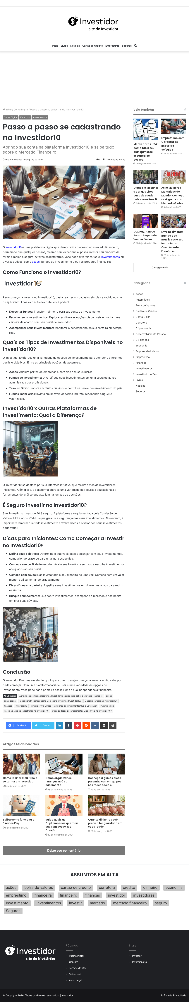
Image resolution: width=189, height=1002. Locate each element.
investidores (143, 895)
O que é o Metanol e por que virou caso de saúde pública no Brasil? (145, 193)
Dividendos (142, 339)
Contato (73, 961)
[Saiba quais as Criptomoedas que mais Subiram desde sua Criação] (64, 805)
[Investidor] (94, 23)
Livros (64, 45)
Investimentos (40, 117)
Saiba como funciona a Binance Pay (18, 821)
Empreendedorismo (147, 351)
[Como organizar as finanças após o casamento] (64, 764)
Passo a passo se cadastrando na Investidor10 (26, 711)
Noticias (75, 45)
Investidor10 (14, 247)
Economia (141, 345)
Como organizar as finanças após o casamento (58, 781)
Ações (139, 293)
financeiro (68, 895)
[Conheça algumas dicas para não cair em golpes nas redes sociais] (106, 764)
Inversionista (139, 961)
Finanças (25, 117)
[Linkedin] (59, 725)
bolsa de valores (38, 887)
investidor (116, 895)
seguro (161, 903)
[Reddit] (86, 725)
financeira (43, 895)
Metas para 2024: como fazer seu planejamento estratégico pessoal (145, 151)
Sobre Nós (75, 974)
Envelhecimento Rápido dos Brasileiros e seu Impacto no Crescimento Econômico (172, 241)
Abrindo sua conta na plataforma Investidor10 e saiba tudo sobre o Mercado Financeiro (61, 696)
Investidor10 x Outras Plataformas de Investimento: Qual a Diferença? (64, 706)
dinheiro (150, 887)
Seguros (127, 45)
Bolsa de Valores (145, 305)
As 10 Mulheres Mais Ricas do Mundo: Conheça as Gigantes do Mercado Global (172, 195)
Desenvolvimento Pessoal (151, 334)
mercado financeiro (130, 903)
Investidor (67, 995)
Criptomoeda (143, 328)
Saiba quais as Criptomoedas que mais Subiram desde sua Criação (61, 825)
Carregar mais (160, 267)
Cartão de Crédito (92, 45)
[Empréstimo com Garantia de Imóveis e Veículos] (173, 126)
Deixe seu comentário (63, 850)
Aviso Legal (75, 980)
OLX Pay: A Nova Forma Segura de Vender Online (145, 235)
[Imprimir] (112, 725)
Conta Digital (21, 109)
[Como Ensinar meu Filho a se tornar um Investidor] (21, 764)
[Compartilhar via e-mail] (104, 725)
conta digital (10, 701)
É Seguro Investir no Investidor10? (101, 701)
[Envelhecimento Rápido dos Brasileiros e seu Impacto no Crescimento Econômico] (173, 221)
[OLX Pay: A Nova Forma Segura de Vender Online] (145, 221)
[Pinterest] (77, 725)
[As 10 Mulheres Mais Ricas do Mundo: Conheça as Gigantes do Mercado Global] (173, 177)
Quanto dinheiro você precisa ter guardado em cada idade (105, 823)
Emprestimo (112, 45)
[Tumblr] (68, 725)
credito (129, 887)
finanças (8, 706)
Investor (137, 955)
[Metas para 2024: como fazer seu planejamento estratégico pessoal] (145, 129)
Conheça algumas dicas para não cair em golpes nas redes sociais (104, 781)
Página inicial (76, 955)
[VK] (95, 725)
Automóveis (143, 299)
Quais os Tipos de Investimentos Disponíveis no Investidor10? (82, 711)
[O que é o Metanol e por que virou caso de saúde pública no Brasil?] (145, 177)
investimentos (110, 257)
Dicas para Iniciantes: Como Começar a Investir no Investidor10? (50, 701)
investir (75, 903)
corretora (107, 887)
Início (55, 45)
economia (174, 887)
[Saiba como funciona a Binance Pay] (21, 805)
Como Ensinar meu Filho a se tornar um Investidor (20, 779)
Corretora (141, 322)
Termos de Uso (78, 967)
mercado (97, 903)
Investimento (17, 903)
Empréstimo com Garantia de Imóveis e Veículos (172, 143)
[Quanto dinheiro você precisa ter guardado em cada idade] (106, 805)
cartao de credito (76, 887)
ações (36, 261)
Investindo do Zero (147, 374)
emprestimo (16, 895)
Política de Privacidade (173, 995)
